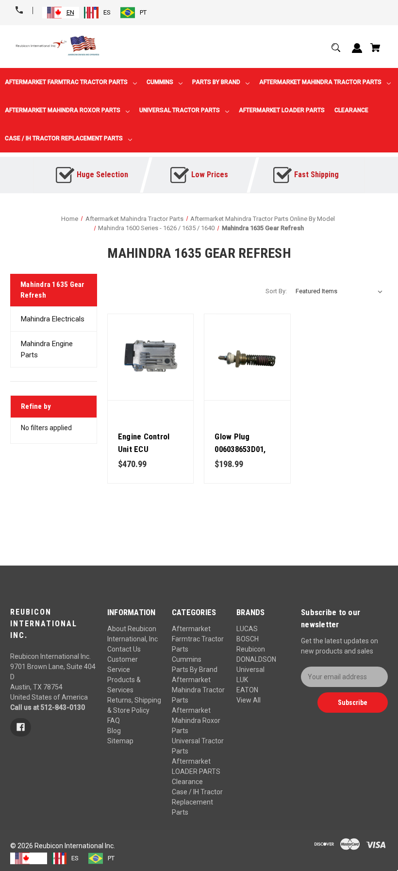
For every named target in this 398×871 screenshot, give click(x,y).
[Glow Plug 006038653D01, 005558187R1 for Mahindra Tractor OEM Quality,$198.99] (247, 357)
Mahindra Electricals (52, 319)
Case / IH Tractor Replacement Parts (197, 802)
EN (70, 12)
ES (107, 12)
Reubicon (250, 649)
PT (143, 12)
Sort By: (276, 291)
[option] (97, 12)
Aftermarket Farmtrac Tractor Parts (198, 639)
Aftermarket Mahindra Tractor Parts (198, 690)
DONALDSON (256, 659)
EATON (247, 690)
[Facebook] (21, 727)
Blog (114, 731)
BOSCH (247, 639)
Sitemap (120, 741)
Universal (250, 669)
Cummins (186, 659)
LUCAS (247, 629)
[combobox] (60, 12)
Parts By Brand (194, 669)
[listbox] (339, 291)
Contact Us (124, 649)
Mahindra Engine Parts (47, 349)
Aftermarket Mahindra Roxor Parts (196, 720)
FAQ (113, 720)
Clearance (187, 782)
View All (248, 700)
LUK (242, 680)
